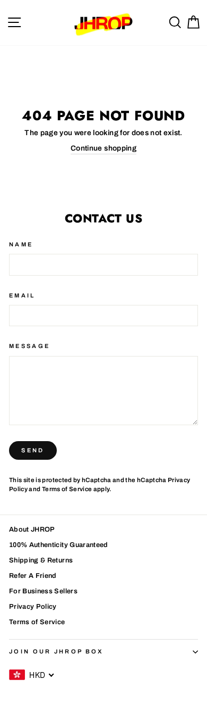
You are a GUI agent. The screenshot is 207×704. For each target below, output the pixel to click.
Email (22, 295)
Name (21, 244)
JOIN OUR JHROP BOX (56, 651)
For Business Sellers (43, 591)
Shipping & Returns (41, 560)
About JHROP (32, 529)
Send (32, 450)
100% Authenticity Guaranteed (58, 545)
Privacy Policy (33, 606)
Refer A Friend (33, 575)
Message (29, 346)
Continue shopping (103, 148)
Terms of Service (67, 489)
